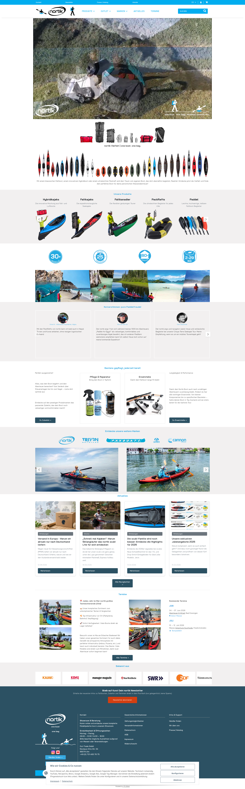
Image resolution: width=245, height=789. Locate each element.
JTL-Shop (126, 786)
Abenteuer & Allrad (177, 613)
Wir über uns (174, 725)
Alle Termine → (122, 657)
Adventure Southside (184, 628)
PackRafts (158, 199)
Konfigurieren (178, 773)
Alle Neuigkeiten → (122, 583)
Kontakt (38, 2)
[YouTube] (58, 752)
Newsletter (69, 2)
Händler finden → (55, 757)
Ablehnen (177, 780)
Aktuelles (139, 11)
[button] (201, 2)
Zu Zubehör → (45, 420)
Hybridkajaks (51, 199)
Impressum (54, 781)
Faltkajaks (86, 199)
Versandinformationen (134, 725)
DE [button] (193, 2)
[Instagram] (53, 752)
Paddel (194, 199)
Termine (155, 11)
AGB (126, 734)
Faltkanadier (122, 199)
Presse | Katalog (102, 2)
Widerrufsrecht (131, 744)
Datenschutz (67, 781)
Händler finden (175, 721)
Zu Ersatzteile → (179, 420)
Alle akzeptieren (178, 767)
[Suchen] (205, 11)
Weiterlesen (45, 571)
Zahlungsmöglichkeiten (134, 721)
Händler (135, 2)
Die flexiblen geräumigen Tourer (123, 203)
